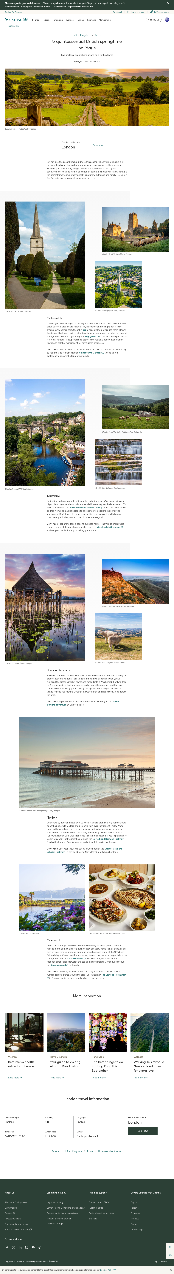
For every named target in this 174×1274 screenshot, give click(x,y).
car (84, 329)
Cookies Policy (107, 1270)
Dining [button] (81, 20)
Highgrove (91, 336)
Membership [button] (105, 20)
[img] (168, 3)
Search (119, 12)
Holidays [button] (46, 20)
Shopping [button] (58, 20)
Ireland (163, 1261)
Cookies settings (55, 1223)
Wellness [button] (70, 20)
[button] (171, 1270)
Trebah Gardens (75, 958)
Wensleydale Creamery (109, 527)
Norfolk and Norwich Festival (108, 838)
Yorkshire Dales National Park (85, 507)
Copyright (9, 1261)
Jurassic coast (58, 965)
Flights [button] (35, 20)
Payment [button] (91, 20)
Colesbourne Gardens (90, 352)
